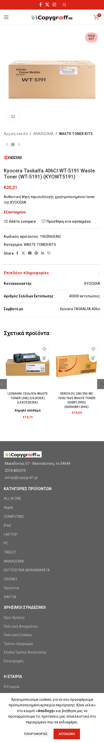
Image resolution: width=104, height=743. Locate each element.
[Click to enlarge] (13, 116)
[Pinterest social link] (36, 253)
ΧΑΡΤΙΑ (10, 597)
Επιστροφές (14, 661)
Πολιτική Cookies (18, 635)
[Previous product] (7, 145)
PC (6, 543)
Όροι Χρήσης (14, 618)
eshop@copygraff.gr (21, 478)
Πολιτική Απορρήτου (21, 626)
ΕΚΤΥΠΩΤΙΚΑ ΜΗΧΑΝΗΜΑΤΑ (27, 570)
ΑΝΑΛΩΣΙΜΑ (43, 134)
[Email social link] (30, 253)
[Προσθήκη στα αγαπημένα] (44, 349)
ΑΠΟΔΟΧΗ (67, 734)
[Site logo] (52, 17)
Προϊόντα (11, 588)
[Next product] (19, 145)
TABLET (10, 552)
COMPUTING (14, 517)
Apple (8, 507)
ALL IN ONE (12, 498)
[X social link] (47, 5)
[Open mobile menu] (6, 17)
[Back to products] (13, 145)
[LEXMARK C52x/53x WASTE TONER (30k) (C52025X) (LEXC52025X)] (27, 365)
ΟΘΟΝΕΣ (11, 579)
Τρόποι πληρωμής (19, 644)
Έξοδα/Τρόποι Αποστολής (25, 652)
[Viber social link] (49, 253)
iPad (7, 525)
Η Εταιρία (11, 687)
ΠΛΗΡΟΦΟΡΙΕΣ (36, 734)
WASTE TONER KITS (76, 134)
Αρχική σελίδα (16, 134)
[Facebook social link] (40, 5)
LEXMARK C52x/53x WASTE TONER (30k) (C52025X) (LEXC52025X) (28, 398)
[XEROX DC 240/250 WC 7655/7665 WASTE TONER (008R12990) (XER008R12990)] (76, 365)
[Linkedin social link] (43, 253)
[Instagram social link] (54, 5)
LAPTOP (10, 534)
